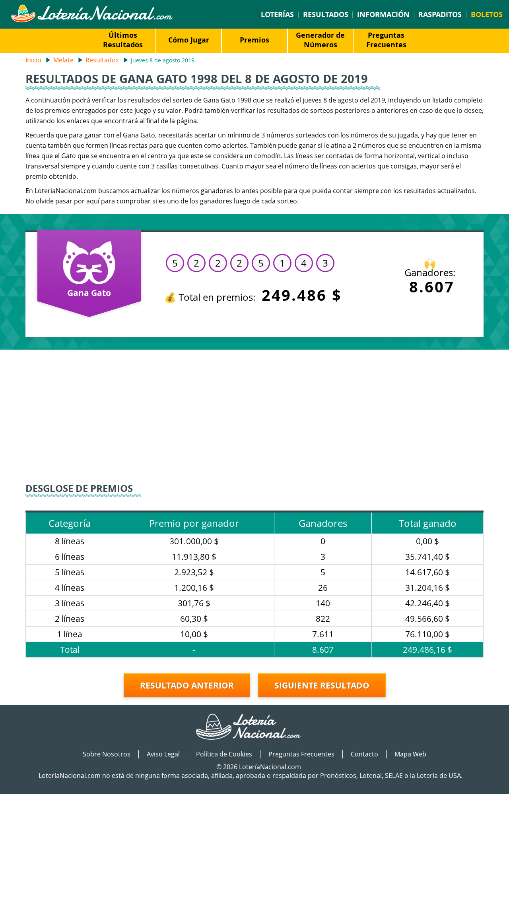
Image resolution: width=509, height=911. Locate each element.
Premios (254, 39)
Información (383, 14)
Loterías (277, 14)
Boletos (487, 14)
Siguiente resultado (321, 685)
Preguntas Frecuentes (386, 39)
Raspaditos (440, 14)
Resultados (325, 14)
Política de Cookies (224, 754)
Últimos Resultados (123, 39)
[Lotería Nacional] (254, 727)
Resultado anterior (187, 685)
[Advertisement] (254, 417)
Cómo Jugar (188, 39)
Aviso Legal (163, 754)
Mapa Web (410, 754)
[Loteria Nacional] (91, 20)
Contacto (364, 754)
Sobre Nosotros (106, 754)
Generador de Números (320, 39)
